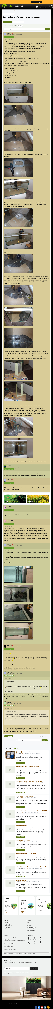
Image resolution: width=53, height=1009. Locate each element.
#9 (11, 708)
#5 (11, 526)
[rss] (48, 1008)
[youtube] (42, 1008)
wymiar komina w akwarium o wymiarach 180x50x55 (31, 811)
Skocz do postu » (20, 763)
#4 (11, 513)
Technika (9, 10)
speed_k (9, 33)
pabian (9, 702)
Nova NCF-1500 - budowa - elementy (27, 766)
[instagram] (45, 1008)
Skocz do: (16, 740)
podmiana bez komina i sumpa (26, 853)
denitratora (21, 825)
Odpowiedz (8, 22)
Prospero (9, 645)
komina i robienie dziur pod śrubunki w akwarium (31, 867)
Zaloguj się (6, 25)
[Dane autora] (15, 37)
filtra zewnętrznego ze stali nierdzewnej (29, 781)
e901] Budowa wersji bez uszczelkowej (27, 752)
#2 (11, 472)
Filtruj (21, 25)
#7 (11, 651)
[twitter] (39, 1008)
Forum (4, 10)
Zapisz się (34, 968)
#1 (11, 39)
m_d (15, 949)
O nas (28, 922)
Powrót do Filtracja (10, 13)
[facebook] (36, 1007)
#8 (11, 678)
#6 (11, 550)
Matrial (9, 465)
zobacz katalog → (36, 2)
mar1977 (9, 506)
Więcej (33, 973)
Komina (21, 880)
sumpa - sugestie (23, 840)
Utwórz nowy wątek (19, 22)
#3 (11, 485)
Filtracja (13, 10)
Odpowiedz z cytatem (9, 36)
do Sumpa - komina (24, 796)
